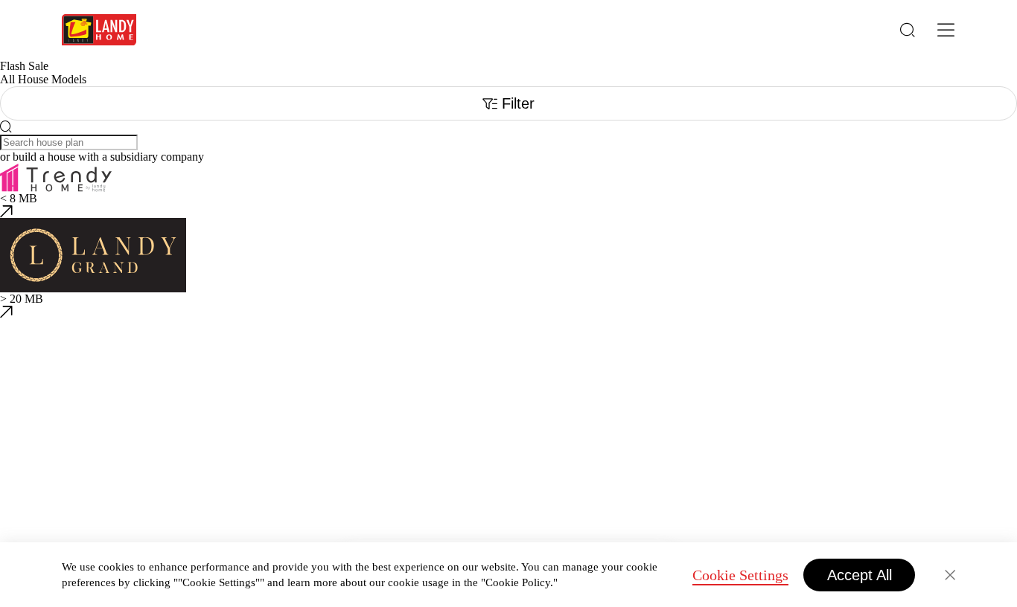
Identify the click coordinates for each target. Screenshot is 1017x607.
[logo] (99, 29)
